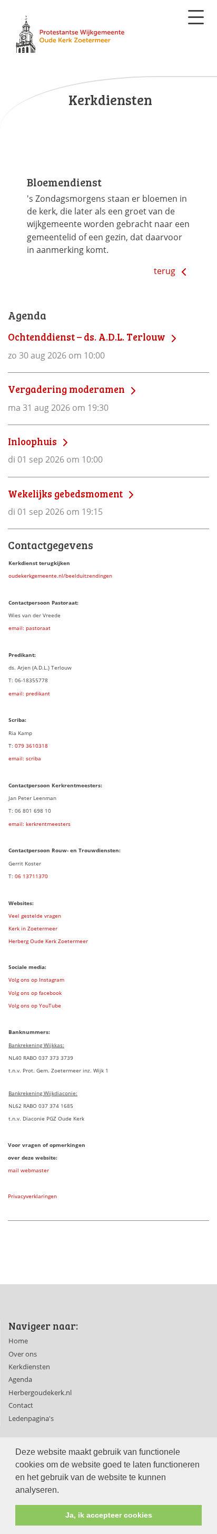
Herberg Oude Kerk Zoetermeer (48, 941)
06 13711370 (31, 876)
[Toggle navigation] (196, 17)
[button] (62, 1490)
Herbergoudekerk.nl (40, 1392)
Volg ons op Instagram (36, 979)
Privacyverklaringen (32, 1196)
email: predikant (29, 693)
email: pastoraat (29, 628)
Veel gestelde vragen (34, 915)
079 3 (22, 745)
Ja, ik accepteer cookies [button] (108, 1515)
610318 (38, 745)
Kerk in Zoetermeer (32, 928)
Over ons (22, 1354)
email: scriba (24, 758)
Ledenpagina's (31, 1418)
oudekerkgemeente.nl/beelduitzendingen (60, 575)
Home (18, 1340)
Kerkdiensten (29, 1366)
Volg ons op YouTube (34, 1005)
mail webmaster (28, 1170)
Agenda (20, 1379)
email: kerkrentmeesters (39, 823)
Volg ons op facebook (35, 992)
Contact (20, 1405)
